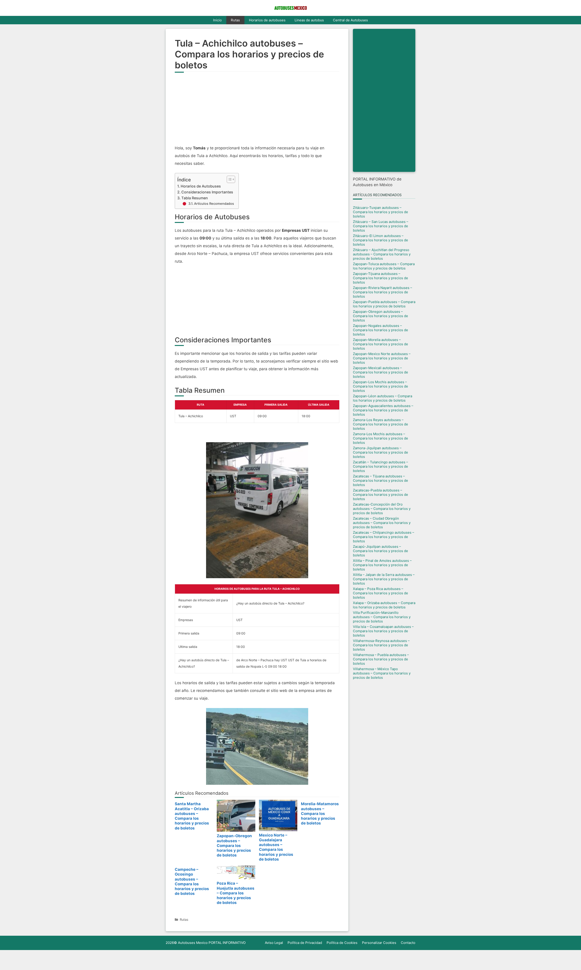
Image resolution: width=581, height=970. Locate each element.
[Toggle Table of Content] (228, 179)
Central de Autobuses (350, 20)
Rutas (235, 20)
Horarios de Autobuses (201, 186)
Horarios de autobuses (267, 20)
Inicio (217, 20)
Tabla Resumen (194, 198)
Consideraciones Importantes (207, 192)
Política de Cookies (342, 942)
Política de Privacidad (305, 942)
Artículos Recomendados (214, 204)
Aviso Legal (274, 942)
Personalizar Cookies (379, 942)
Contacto (408, 942)
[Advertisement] (257, 111)
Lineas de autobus (309, 20)
